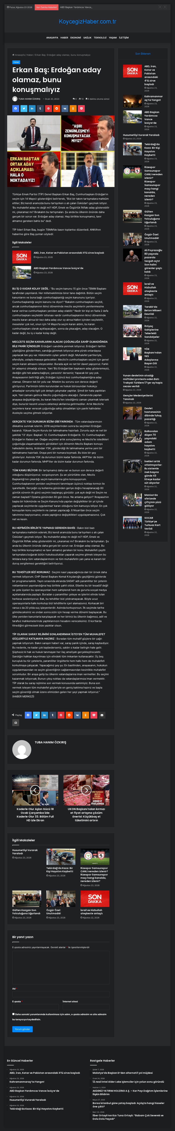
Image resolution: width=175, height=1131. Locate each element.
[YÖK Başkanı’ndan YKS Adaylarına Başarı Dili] (132, 353)
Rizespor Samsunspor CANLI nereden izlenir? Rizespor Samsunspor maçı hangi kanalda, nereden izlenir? (94, 874)
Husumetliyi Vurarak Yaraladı (25, 851)
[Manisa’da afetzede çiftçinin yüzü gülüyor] (132, 499)
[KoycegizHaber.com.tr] (87, 21)
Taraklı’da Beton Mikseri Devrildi (152, 310)
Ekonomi (75, 37)
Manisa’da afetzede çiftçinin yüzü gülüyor (152, 500)
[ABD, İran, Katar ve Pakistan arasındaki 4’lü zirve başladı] (21, 257)
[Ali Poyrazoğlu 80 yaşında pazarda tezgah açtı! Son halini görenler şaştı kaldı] (132, 255)
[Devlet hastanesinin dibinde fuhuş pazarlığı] (132, 413)
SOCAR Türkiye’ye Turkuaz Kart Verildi (152, 523)
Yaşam (113, 37)
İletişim (124, 37)
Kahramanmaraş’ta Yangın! (153, 98)
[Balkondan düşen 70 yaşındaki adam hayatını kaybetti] (132, 436)
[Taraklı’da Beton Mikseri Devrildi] (132, 311)
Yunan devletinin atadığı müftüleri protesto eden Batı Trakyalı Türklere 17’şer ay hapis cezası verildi (143, 381)
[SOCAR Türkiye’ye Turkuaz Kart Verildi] (132, 522)
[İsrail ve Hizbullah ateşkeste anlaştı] (95, 899)
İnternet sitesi (70, 1001)
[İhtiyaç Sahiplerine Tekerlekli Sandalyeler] (132, 330)
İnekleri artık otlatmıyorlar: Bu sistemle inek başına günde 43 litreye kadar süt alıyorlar (153, 472)
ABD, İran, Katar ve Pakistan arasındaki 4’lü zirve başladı (69, 253)
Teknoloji (100, 37)
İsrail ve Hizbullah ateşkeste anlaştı (91, 911)
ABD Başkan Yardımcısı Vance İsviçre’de (81, 7)
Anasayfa (52, 37)
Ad (14, 988)
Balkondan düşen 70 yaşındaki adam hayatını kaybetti (151, 440)
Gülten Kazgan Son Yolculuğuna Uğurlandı (26, 911)
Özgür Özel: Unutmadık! (53, 911)
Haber (64, 37)
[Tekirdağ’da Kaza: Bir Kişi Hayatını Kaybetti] (60, 857)
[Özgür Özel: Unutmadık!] (60, 899)
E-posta (17, 1001)
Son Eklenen (143, 53)
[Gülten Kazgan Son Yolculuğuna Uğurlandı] (26, 899)
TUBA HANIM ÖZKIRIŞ (29, 99)
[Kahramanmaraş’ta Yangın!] (132, 101)
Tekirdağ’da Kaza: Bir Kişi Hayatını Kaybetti (59, 869)
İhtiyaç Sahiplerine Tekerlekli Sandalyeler (151, 331)
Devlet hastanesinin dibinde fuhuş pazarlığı (152, 414)
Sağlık (87, 37)
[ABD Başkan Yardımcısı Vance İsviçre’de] (21, 272)
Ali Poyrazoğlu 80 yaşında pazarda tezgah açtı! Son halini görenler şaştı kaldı (153, 261)
